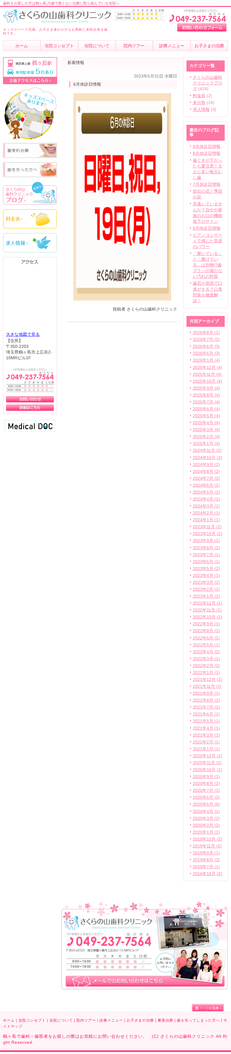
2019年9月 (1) (206, 853)
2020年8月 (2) (206, 783)
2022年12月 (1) (207, 603)
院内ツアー (86, 1020)
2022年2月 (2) (206, 665)
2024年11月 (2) (207, 450)
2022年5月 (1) (206, 645)
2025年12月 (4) (207, 367)
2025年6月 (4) (206, 409)
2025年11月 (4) (207, 374)
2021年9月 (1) (206, 693)
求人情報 (201, 109)
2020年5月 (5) (206, 804)
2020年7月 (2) (206, 790)
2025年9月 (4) (206, 388)
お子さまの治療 (140, 1020)
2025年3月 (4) (206, 429)
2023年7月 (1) (206, 555)
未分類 (199, 102)
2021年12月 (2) (207, 679)
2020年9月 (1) (206, 776)
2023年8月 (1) (206, 548)
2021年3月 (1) (206, 735)
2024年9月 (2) (206, 464)
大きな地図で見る (23, 334)
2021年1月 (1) (206, 749)
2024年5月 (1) (206, 492)
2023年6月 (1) (206, 561)
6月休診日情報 (206, 228)
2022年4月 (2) (206, 652)
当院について (61, 1020)
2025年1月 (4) (206, 443)
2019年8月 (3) (206, 860)
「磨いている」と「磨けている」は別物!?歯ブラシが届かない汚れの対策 (207, 265)
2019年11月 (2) (207, 846)
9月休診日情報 (206, 146)
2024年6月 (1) (206, 485)
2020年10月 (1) (207, 770)
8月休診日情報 (206, 153)
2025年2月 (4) (206, 436)
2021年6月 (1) (206, 714)
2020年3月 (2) (206, 818)
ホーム (9, 1020)
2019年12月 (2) (207, 839)
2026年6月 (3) (206, 346)
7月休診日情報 (206, 184)
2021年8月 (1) (206, 700)
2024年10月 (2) (207, 457)
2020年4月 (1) (206, 811)
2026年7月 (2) (206, 339)
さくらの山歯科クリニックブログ (207, 83)
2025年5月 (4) (206, 416)
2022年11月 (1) (207, 610)
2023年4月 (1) (206, 575)
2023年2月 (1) (206, 589)
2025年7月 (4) (206, 402)
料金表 (199, 95)
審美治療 (165, 1020)
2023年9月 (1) (206, 540)
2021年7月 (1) (206, 707)
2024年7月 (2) (206, 478)
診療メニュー (111, 1020)
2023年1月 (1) (206, 596)
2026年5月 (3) (206, 353)
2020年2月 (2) (206, 825)
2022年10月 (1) (207, 617)
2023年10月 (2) (207, 534)
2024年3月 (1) (206, 506)
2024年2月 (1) (206, 513)
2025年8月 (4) (206, 395)
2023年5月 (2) (206, 568)
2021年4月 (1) (206, 728)
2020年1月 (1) (206, 832)
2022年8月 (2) (206, 631)
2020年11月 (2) (207, 763)
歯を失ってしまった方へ (198, 1020)
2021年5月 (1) (206, 721)
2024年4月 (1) (206, 499)
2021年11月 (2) (207, 686)
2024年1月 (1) (206, 520)
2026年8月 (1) (206, 332)
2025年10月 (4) (207, 381)
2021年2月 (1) (206, 742)
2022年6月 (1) (206, 638)
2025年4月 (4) (206, 423)
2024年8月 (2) (206, 471)
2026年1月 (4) (206, 360)
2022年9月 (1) (206, 624)
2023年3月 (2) (206, 582)
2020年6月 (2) (206, 797)
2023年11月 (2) (207, 527)
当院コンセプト (32, 1020)
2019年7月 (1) (206, 867)
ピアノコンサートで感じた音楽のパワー (207, 241)
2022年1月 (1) (206, 672)
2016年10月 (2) (207, 874)
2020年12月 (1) (207, 756)
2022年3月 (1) (206, 659)
